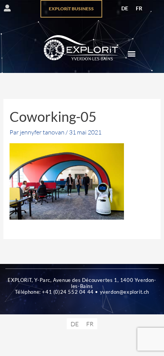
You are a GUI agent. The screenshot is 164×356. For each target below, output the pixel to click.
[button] (131, 53)
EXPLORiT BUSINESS (71, 8)
